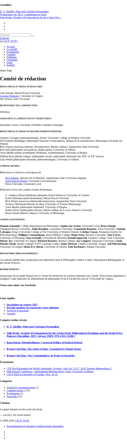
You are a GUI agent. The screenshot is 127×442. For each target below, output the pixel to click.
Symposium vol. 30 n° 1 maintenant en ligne (23, 14)
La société (12, 49)
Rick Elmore (12, 178)
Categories (12, 59)
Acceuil (11, 46)
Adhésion (12, 57)
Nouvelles (12, 396)
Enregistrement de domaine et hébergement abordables (35, 426)
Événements (13, 393)
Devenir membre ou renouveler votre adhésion (33, 307)
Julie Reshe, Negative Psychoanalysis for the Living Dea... (30, 17)
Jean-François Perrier (16, 181)
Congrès (11, 54)
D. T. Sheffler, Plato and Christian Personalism (24, 11)
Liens (9, 62)
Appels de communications (21, 387)
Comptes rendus (15, 390)
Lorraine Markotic (9, 96)
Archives (18, 310)
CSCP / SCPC (22, 420)
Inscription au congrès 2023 (22, 304)
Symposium (13, 51)
